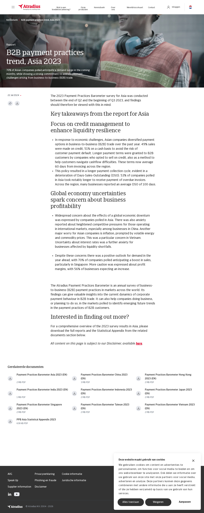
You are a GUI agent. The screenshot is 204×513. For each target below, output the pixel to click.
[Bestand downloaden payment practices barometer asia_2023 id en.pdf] (74, 393)
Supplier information (19, 487)
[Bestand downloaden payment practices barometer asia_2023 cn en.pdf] (74, 378)
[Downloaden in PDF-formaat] (17, 103)
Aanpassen (185, 502)
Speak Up (13, 480)
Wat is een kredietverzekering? (61, 9)
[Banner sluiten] (193, 461)
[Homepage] (29, 7)
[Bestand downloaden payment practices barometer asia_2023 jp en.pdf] (138, 393)
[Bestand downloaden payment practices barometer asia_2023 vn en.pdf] (138, 408)
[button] (13, 7)
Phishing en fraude (45, 480)
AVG (10, 474)
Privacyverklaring (45, 474)
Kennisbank (99, 8)
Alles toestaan (130, 502)
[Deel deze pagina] (10, 103)
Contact (151, 8)
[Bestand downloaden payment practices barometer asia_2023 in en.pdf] (10, 393)
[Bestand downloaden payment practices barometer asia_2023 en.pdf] (10, 378)
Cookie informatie (72, 474)
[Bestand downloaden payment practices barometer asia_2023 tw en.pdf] (74, 408)
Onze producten (83, 9)
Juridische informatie (74, 480)
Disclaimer (41, 487)
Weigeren (158, 502)
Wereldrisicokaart (135, 8)
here (139, 343)
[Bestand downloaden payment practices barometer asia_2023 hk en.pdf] (138, 378)
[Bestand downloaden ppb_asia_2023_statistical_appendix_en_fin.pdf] (10, 421)
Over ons (113, 9)
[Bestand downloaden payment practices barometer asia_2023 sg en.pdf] (10, 408)
